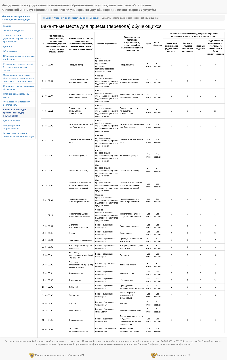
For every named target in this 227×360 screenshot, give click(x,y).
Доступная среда (11, 120)
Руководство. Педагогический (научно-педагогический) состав (18, 67)
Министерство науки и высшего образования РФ (59, 355)
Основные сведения (13, 30)
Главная (7, 26)
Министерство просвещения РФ (173, 355)
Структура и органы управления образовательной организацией (18, 38)
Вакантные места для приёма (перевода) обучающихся (14, 112)
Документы (8, 46)
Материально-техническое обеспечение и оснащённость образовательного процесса (18, 78)
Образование (10, 51)
